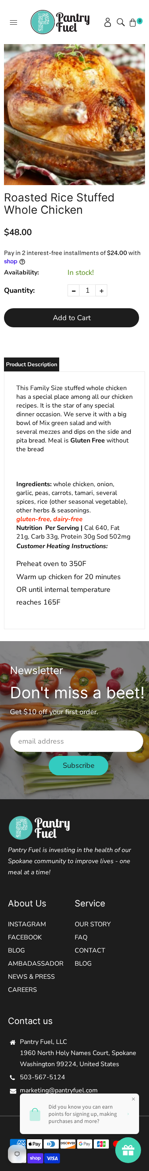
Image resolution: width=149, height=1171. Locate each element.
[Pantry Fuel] (60, 21)
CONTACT (90, 950)
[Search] (119, 22)
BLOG (16, 950)
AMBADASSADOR (36, 963)
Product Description (31, 364)
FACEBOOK (25, 937)
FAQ (81, 937)
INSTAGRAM (27, 924)
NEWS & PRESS (31, 976)
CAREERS (22, 989)
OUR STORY (93, 924)
